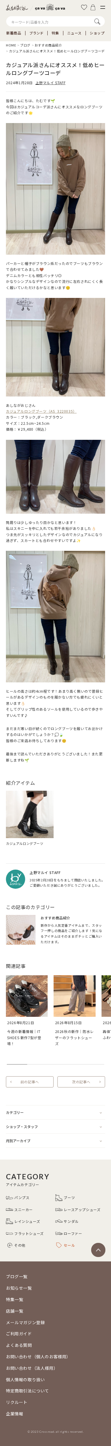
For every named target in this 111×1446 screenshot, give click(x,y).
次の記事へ (81, 1081)
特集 (55, 33)
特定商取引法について (27, 1391)
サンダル (71, 1221)
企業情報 (14, 1414)
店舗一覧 (14, 1311)
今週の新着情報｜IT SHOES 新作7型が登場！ (24, 1037)
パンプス (21, 1197)
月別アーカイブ (18, 1140)
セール (69, 1245)
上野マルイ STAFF (51, 82)
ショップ (97, 33)
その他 (19, 1245)
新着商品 (13, 33)
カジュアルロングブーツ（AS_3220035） (41, 411)
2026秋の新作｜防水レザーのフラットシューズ (74, 1037)
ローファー (73, 1233)
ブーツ (69, 1197)
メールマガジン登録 (25, 1322)
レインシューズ (27, 1221)
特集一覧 (14, 1299)
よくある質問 (19, 1345)
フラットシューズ (29, 1233)
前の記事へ (29, 1081)
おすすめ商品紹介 (48, 45)
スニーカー (23, 1209)
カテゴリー (15, 1112)
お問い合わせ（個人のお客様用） (38, 1356)
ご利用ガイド (19, 1333)
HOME (11, 45)
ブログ (25, 45)
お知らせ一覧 (19, 1288)
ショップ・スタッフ (22, 1126)
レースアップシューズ (82, 1209)
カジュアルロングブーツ (25, 843)
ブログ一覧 (17, 1276)
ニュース (74, 33)
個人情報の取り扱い (25, 1379)
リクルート (17, 1402)
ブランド (36, 33)
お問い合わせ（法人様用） (32, 1368)
